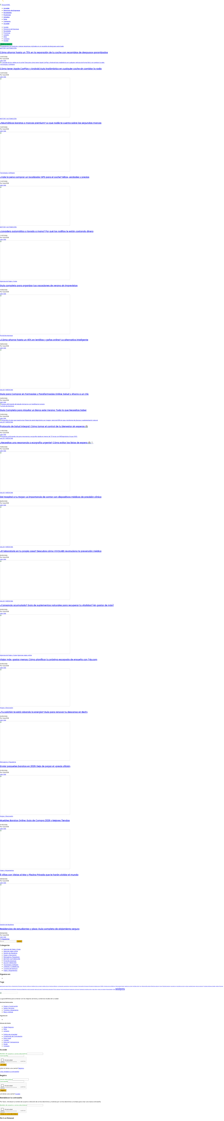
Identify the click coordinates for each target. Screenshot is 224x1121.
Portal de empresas (6, 335)
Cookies (6, 1040)
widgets (120, 988)
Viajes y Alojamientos (7, 870)
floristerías (91, 986)
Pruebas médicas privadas (209, 986)
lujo (141, 986)
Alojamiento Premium (17, 986)
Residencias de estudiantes (10, 989)
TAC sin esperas (56, 989)
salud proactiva (30, 989)
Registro (21, 1068)
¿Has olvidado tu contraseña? (9, 1072)
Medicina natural (155, 986)
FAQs (5, 19)
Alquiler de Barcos (27, 986)
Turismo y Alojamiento (11, 1010)
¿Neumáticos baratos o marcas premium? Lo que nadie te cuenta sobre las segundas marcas (50, 122)
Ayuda (6, 1044)
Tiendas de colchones (74, 989)
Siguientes (5, 939)
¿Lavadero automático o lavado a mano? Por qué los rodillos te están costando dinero (46, 231)
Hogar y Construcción (11, 1006)
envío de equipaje (73, 986)
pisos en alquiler (199, 986)
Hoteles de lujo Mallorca (109, 986)
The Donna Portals (65, 989)
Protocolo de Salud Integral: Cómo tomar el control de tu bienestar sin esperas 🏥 (44, 426)
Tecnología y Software (7, 64)
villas (114, 989)
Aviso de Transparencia (11, 1042)
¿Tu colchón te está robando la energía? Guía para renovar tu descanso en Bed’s (44, 712)
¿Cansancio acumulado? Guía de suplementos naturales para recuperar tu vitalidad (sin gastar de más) (57, 605)
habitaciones (97, 986)
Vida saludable (109, 989)
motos (160, 986)
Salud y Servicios (9, 1008)
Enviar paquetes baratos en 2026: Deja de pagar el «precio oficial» (35, 766)
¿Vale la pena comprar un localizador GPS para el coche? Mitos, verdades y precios (44, 177)
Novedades (8, 13)
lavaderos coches (128, 986)
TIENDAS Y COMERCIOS (11, 967)
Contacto (7, 21)
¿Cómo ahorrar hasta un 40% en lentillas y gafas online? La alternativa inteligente (44, 339)
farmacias (86, 986)
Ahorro (10, 986)
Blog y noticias (8, 1012)
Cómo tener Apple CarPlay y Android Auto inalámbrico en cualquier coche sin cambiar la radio (51, 68)
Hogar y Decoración (6, 708)
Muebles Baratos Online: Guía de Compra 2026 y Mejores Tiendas (35, 820)
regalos (217, 986)
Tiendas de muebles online (85, 989)
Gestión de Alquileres (7, 925)
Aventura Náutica (53, 986)
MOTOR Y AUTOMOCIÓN (8, 48)
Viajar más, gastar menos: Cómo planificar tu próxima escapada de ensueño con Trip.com (48, 659)
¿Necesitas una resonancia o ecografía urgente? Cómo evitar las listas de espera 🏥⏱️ (46, 442)
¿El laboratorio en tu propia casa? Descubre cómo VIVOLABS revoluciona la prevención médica (50, 551)
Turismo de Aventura (7, 406)
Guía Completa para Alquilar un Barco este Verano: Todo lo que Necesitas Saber (43, 410)
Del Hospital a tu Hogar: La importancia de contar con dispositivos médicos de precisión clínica (50, 496)
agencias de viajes (4, 986)
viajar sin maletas (102, 989)
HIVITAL (102, 986)
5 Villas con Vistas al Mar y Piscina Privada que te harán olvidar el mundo (39, 874)
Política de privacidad (10, 1034)
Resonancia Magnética (22, 989)
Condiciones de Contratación (13, 1036)
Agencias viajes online (24, 655)
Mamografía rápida (146, 986)
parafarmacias (192, 986)
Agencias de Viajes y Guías (8, 281)
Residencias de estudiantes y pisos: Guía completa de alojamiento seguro (39, 928)
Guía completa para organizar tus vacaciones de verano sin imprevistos (39, 285)
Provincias (7, 15)
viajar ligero (95, 989)
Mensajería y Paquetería (8, 762)
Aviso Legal (7, 1038)
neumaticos (173, 986)
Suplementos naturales (47, 989)
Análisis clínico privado (37, 986)
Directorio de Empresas (12, 10)
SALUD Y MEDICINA (6, 390)
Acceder (17, 1094)
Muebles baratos (166, 986)
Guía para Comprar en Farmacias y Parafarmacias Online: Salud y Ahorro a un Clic (44, 394)
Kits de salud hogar (120, 986)
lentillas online (136, 986)
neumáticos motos (180, 986)
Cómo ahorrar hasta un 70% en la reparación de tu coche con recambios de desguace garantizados (54, 52)
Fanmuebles (81, 986)
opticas (186, 986)
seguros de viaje (38, 989)
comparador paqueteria (63, 986)
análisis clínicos (45, 986)
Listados (7, 17)
